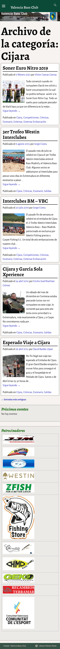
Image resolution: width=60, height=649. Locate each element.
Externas (18, 121)
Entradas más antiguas (13, 399)
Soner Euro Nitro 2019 (25, 68)
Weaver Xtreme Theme (47, 646)
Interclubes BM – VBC (25, 201)
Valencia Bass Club (24, 7)
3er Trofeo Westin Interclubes (21, 134)
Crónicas (44, 117)
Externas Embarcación (35, 121)
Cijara (19, 117)
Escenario (7, 121)
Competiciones (31, 117)
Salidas (47, 191)
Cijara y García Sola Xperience (22, 272)
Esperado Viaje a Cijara (26, 342)
